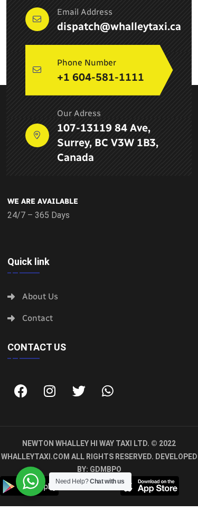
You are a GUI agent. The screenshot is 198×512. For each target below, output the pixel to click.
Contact (37, 318)
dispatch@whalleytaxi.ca (119, 26)
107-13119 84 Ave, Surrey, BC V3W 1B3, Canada (107, 142)
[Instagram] (49, 390)
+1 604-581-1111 (100, 77)
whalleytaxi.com (35, 456)
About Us (40, 296)
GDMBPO (105, 469)
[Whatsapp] (108, 390)
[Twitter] (78, 390)
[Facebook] (20, 390)
